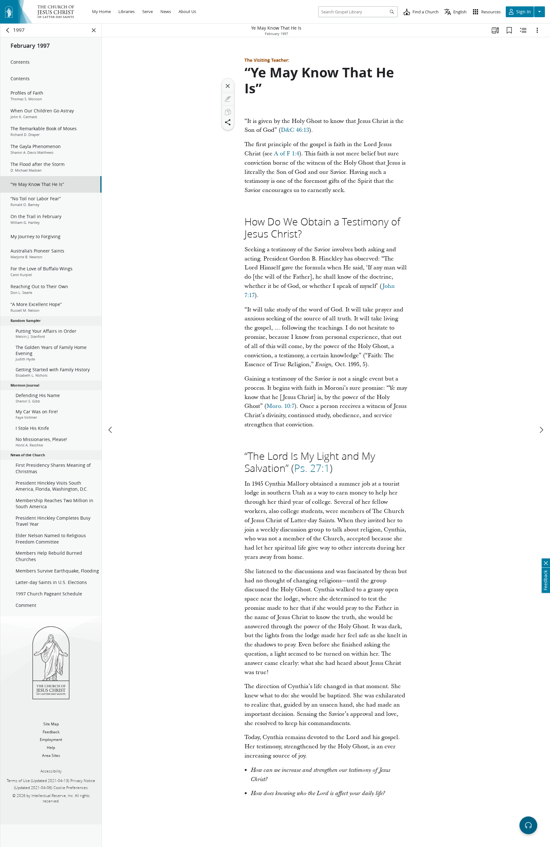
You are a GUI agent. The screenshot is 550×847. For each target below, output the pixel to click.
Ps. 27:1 (312, 468)
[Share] (228, 122)
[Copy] (228, 112)
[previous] (110, 430)
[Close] (228, 86)
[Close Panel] (94, 30)
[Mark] (228, 99)
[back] (8, 30)
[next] (541, 430)
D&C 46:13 (295, 130)
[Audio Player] (528, 825)
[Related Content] (523, 30)
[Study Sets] (495, 30)
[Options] (537, 30)
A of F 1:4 (286, 154)
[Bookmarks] (509, 30)
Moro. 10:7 (280, 406)
